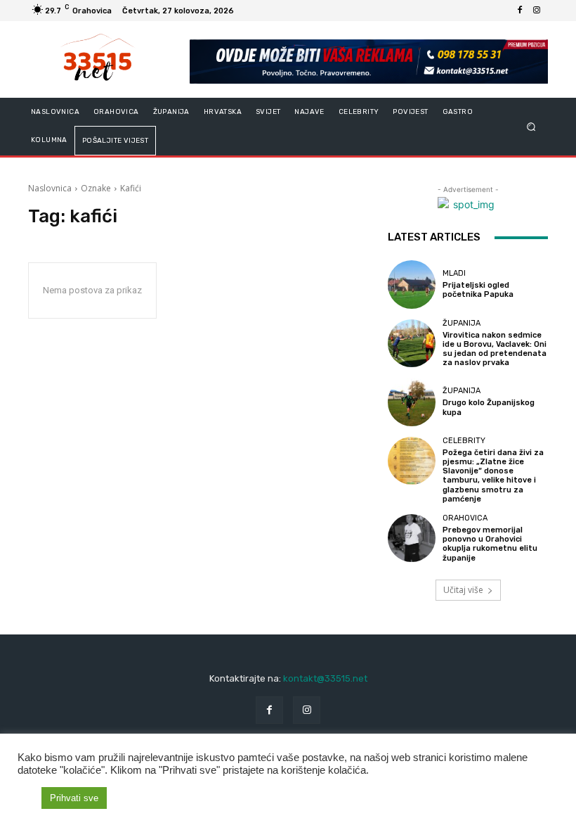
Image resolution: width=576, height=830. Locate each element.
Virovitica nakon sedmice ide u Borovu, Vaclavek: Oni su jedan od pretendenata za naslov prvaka (494, 349)
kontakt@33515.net (325, 678)
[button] (531, 127)
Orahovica (465, 518)
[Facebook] (519, 10)
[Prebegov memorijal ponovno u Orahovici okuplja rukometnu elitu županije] (412, 538)
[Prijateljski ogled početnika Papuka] (412, 284)
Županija (461, 323)
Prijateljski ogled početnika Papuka (478, 290)
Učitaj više (463, 590)
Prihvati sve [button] (74, 798)
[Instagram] (536, 10)
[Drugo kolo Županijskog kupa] (412, 402)
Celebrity (464, 441)
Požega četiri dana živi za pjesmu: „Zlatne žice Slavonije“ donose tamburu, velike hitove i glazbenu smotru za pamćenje (493, 476)
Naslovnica (50, 188)
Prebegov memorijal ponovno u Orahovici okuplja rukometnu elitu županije (490, 544)
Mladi (454, 273)
